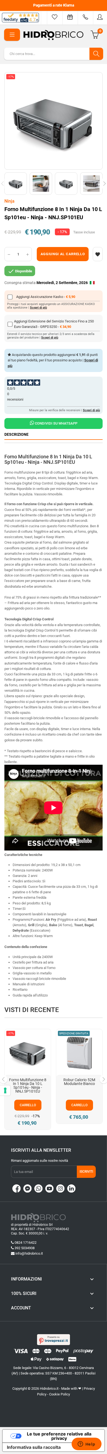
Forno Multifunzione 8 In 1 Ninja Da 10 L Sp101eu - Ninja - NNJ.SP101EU (27, 1085)
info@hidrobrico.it (29, 1253)
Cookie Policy (59, 1394)
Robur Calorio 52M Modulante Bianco (79, 1082)
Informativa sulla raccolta (34, 1447)
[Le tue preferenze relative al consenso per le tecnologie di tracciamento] (5, 1090)
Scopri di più (38, 307)
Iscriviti (86, 1171)
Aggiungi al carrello (63, 254)
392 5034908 (25, 1248)
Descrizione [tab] (16, 434)
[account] (100, 17)
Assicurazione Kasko (47, 297)
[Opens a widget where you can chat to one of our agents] (86, 1444)
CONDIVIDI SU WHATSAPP (55, 423)
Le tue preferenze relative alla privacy (59, 1436)
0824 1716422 (25, 1242)
